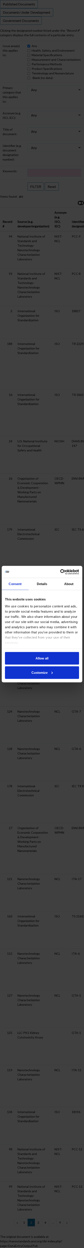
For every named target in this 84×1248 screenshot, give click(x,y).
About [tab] (69, 584)
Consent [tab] (15, 584)
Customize (39, 672)
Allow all (42, 658)
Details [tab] (42, 584)
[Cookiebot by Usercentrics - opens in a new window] (60, 572)
